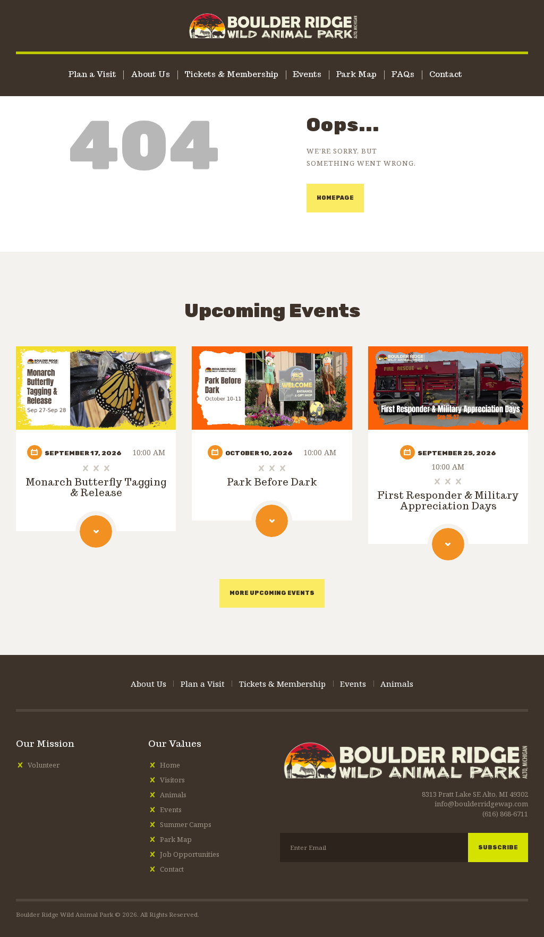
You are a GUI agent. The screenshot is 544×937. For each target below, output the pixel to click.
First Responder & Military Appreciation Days (447, 501)
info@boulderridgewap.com (481, 803)
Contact (172, 869)
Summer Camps (185, 824)
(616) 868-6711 (505, 814)
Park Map (176, 839)
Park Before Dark (272, 482)
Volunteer (44, 765)
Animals (173, 794)
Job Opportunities (189, 854)
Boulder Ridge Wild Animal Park (64, 914)
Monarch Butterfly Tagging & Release (96, 487)
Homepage (335, 197)
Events (171, 809)
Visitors (172, 780)
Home (170, 765)
